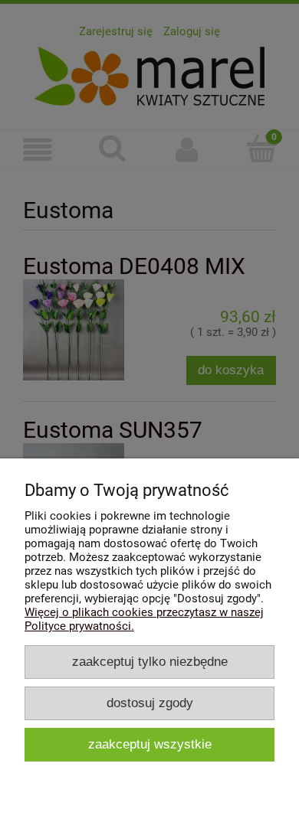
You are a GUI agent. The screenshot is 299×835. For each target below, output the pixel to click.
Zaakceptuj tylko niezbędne (150, 661)
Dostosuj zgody (150, 702)
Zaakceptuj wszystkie (150, 744)
